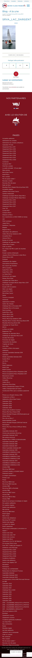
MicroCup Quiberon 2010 (9, 611)
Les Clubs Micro (7, 621)
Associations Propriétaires (10, 263)
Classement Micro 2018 (9, 153)
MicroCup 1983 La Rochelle (10, 488)
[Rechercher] (23, 5)
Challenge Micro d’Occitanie (10, 308)
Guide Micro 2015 (7, 272)
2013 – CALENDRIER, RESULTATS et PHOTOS (15, 604)
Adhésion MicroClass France (10, 191)
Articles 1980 (6, 498)
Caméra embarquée (8, 193)
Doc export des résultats (9, 265)
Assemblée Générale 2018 (9, 443)
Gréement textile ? (7, 473)
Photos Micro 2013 (7, 314)
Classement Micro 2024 (9, 551)
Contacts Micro (6, 212)
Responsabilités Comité (9, 420)
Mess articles (6, 170)
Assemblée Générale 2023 (10, 577)
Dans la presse (6, 310)
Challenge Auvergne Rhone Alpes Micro (14, 195)
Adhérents (26, 1)
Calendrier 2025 (7, 403)
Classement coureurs (8, 617)
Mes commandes (7, 624)
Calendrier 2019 (6, 592)
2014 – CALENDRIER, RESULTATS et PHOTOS (15, 602)
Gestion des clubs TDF (9, 535)
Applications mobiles (8, 301)
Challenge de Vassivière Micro (11, 333)
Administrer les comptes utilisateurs (12, 142)
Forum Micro (6, 1)
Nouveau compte (7, 181)
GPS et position (6, 267)
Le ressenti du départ (8, 524)
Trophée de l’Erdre (7, 344)
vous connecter (12, 87)
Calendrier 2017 (6, 596)
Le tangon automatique (9, 475)
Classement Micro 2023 (9, 549)
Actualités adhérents (8, 138)
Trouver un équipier (8, 297)
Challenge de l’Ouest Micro (10, 325)
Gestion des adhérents (8, 507)
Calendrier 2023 (7, 583)
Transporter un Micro (8, 397)
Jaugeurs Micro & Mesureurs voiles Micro (14, 255)
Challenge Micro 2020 (8, 590)
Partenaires (20, 1)
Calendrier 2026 (7, 407)
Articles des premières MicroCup (11, 433)
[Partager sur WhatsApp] (20, 65)
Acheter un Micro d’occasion (10, 348)
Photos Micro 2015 (7, 257)
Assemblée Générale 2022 (10, 575)
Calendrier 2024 (7, 401)
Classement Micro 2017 (9, 206)
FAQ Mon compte (7, 166)
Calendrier (5, 354)
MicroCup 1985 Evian (8, 482)
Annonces (5, 299)
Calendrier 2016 (6, 598)
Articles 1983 (6, 486)
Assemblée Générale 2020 (10, 435)
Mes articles (5, 509)
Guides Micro (6, 359)
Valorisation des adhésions (10, 231)
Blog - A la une (10, 11)
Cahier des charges (8, 303)
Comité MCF (6, 210)
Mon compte (6, 176)
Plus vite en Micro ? (8, 418)
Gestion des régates (8, 522)
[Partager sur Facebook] (6, 65)
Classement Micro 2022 (9, 159)
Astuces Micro (6, 238)
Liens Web (5, 346)
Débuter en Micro (7, 214)
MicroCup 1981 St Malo (8, 496)
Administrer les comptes (9, 140)
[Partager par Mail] (27, 65)
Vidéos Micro (6, 382)
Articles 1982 (6, 490)
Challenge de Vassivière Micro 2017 (12, 335)
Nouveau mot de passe (9, 643)
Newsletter (13, 1)
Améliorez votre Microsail (9, 547)
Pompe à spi (6, 477)
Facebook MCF (6, 164)
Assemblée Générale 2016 (9, 450)
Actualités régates (7, 189)
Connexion (5, 161)
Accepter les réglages (16, 651)
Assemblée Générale (8, 573)
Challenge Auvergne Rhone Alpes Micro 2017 (15, 282)
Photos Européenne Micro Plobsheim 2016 (14, 371)
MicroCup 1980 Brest (8, 511)
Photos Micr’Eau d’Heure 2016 (11, 412)
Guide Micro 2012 (7, 312)
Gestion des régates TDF (9, 562)
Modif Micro (5, 174)
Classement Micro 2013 (9, 200)
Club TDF (5, 208)
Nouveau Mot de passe (9, 183)
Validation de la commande (10, 632)
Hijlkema (21, 55)
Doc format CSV (7, 284)
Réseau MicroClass (7, 278)
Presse (4, 479)
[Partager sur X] (13, 65)
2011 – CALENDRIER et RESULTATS (12, 609)
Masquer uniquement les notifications (12, 655)
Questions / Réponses (8, 225)
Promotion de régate (8, 340)
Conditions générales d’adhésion (11, 619)
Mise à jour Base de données (10, 645)
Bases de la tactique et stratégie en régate (14, 501)
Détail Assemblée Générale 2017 (11, 448)
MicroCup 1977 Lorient (8, 520)
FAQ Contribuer (7, 221)
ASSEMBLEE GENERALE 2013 (11, 462)
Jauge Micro (6, 223)
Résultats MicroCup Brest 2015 (11, 323)
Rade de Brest (6, 185)
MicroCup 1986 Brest (8, 469)
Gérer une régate (7, 289)
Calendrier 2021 (6, 588)
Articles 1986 (6, 467)
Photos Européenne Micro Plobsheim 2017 (14, 373)
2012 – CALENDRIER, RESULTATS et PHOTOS (15, 607)
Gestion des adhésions (8, 560)
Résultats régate (7, 628)
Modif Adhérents (7, 365)
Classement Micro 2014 (9, 202)
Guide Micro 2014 (7, 270)
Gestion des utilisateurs (9, 518)
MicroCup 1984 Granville (9, 484)
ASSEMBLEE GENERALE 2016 (11, 452)
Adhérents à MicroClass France (11, 399)
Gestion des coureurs (8, 537)
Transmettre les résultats (9, 342)
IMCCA (4, 327)
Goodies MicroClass (8, 337)
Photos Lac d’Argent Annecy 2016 (12, 395)
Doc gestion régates (8, 505)
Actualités (5, 380)
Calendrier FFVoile (7, 144)
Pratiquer (5, 259)
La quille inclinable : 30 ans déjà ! (12, 168)
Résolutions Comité (8, 376)
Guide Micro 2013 (7, 291)
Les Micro (5, 361)
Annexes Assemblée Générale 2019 (12, 352)
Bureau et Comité (7, 240)
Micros (4, 363)
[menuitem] (6, 1)
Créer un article (6, 246)
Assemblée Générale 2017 (9, 445)
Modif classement (7, 526)
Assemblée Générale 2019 (9, 441)
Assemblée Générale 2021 (9, 431)
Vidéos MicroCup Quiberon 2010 (11, 234)
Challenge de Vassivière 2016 (10, 242)
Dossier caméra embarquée (10, 253)
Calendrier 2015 (6, 600)
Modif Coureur (6, 369)
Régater (4, 227)
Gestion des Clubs (7, 532)
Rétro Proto (5, 515)
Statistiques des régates (9, 261)
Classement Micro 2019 (9, 155)
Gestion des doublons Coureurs (11, 409)
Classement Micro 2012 (9, 149)
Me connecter (6, 636)
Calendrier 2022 (7, 585)
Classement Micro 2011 (8, 147)
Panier (4, 626)
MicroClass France (7, 172)
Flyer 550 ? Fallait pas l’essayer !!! (12, 545)
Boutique (5, 613)
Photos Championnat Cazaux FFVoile (13, 386)
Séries (4, 295)
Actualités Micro (7, 236)
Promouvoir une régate (9, 276)
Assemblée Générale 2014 (9, 460)
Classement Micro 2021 (9, 157)
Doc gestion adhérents (9, 503)
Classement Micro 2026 (9, 556)
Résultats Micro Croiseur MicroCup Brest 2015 (15, 320)
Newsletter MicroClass (8, 384)
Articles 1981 (5, 494)
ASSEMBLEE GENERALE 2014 (11, 458)
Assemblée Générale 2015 (9, 454)
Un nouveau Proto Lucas (9, 543)
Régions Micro (6, 229)
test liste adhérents (7, 630)
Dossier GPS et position (9, 287)
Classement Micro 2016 (9, 151)
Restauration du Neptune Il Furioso (12, 571)
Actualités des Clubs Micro (10, 280)
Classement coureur (8, 615)
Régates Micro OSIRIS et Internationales (14, 439)
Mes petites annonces (8, 437)
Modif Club (5, 367)
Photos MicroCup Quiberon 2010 (11, 318)
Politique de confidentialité (10, 568)
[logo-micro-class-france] (13, 5)
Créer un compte (7, 634)
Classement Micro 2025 (9, 554)
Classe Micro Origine (8, 244)
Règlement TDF (7, 331)
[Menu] (27, 5)
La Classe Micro (6, 274)
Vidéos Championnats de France (11, 388)
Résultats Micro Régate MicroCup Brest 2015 (15, 187)
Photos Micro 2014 (7, 316)
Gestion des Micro (7, 539)
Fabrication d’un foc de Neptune (12, 541)
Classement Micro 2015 (9, 204)
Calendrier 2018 (6, 594)
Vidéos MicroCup (7, 378)
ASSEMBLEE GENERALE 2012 (11, 465)
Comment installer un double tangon (13, 471)
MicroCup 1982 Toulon (8, 492)
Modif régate (6, 513)
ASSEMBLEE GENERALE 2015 (11, 456)
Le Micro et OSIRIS (7, 329)
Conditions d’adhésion (8, 558)
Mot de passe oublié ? (8, 178)
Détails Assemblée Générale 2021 (12, 356)
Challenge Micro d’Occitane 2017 (12, 306)
